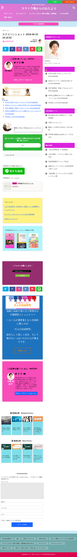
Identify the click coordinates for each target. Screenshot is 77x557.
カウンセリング (21, 13)
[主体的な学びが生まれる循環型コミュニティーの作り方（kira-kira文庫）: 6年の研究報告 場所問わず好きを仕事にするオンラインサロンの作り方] (22, 240)
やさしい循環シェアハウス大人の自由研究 (62, 538)
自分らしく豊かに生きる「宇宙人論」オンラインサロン (31, 548)
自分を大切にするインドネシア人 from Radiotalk (21, 102)
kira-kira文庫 (64, 13)
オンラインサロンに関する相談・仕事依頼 (43, 13)
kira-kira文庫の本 (7, 538)
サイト (3, 514)
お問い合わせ (69, 2)
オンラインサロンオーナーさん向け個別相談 (20, 214)
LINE (55, 2)
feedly (23, 275)
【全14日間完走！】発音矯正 (58, 149)
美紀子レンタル (6, 548)
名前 (3, 502)
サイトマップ (42, 543)
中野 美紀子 (33, 41)
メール (4, 508)
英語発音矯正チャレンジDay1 (58, 161)
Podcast (5, 100)
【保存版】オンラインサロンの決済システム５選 (60, 175)
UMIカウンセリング (11, 219)
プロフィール (8, 13)
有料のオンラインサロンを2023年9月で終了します (61, 167)
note (17, 538)
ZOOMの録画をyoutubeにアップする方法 (60, 136)
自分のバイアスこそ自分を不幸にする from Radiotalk (23, 105)
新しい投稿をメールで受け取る (12, 520)
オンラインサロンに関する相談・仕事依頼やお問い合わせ (18, 543)
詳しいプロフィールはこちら (23, 80)
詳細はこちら (22, 350)
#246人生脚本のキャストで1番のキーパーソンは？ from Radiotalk (61, 97)
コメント (4, 481)
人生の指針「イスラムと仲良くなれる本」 (60, 155)
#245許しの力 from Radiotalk (15, 117)
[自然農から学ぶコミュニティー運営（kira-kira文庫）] (34, 240)
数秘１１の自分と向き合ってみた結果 (60, 128)
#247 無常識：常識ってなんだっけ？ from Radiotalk (22, 108)
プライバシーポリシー (57, 543)
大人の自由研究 (39, 24)
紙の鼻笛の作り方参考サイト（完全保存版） (60, 116)
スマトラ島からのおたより (39, 8)
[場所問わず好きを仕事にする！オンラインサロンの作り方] (10, 240)
